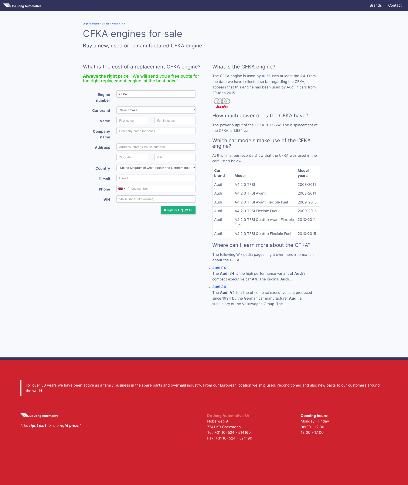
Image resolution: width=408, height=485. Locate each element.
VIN (106, 200)
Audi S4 (219, 268)
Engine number (103, 97)
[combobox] (121, 188)
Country (102, 168)
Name (105, 121)
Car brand (101, 110)
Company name (101, 134)
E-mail (104, 179)
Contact (395, 5)
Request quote (178, 210)
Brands (376, 5)
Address (102, 147)
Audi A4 (219, 287)
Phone (104, 189)
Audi (266, 76)
